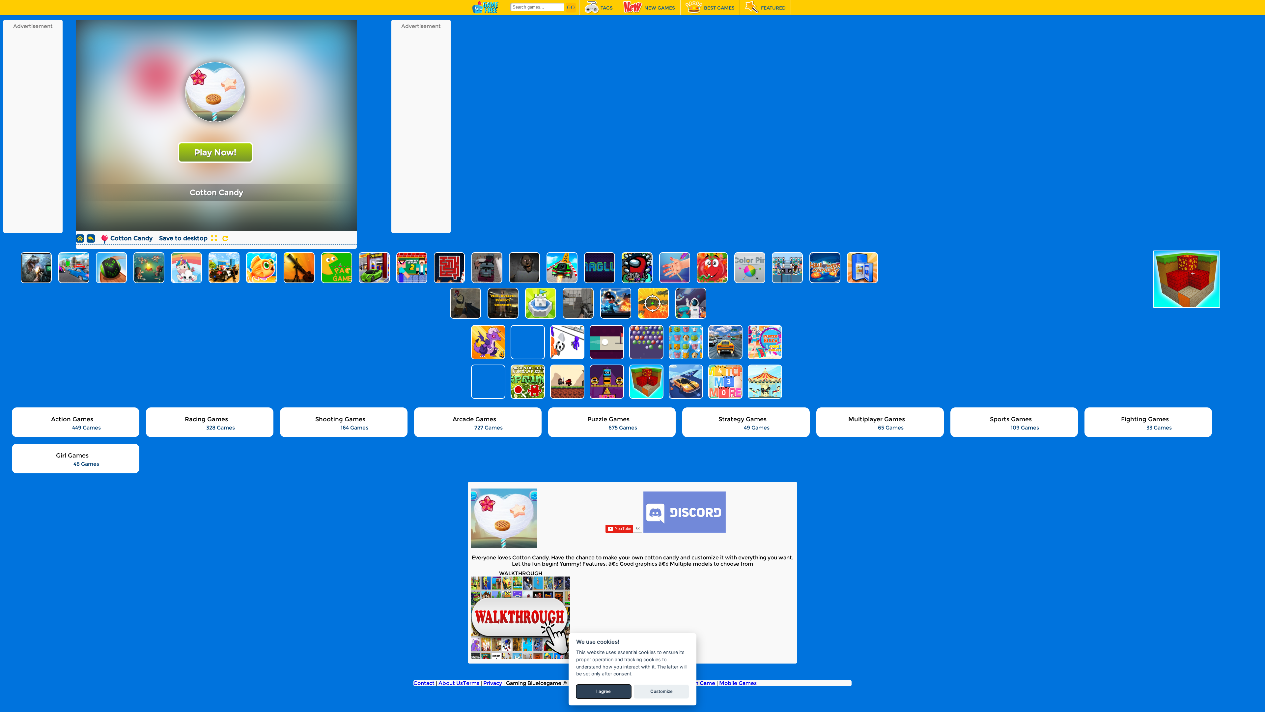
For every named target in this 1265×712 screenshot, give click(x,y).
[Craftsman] (645, 382)
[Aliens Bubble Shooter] (645, 342)
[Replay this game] (225, 238)
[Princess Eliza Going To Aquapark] (764, 342)
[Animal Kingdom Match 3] (685, 342)
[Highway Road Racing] (724, 342)
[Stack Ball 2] (487, 382)
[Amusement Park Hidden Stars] (764, 382)
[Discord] (684, 531)
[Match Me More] (724, 382)
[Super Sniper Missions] (527, 342)
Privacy (492, 683)
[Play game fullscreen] (214, 238)
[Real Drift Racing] (685, 382)
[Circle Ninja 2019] (566, 382)
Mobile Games (738, 683)
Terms (471, 683)
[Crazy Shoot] (566, 342)
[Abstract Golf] (606, 342)
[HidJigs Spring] (527, 382)
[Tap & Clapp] (606, 382)
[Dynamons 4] (487, 342)
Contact (424, 683)
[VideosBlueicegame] (520, 657)
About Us (450, 683)
